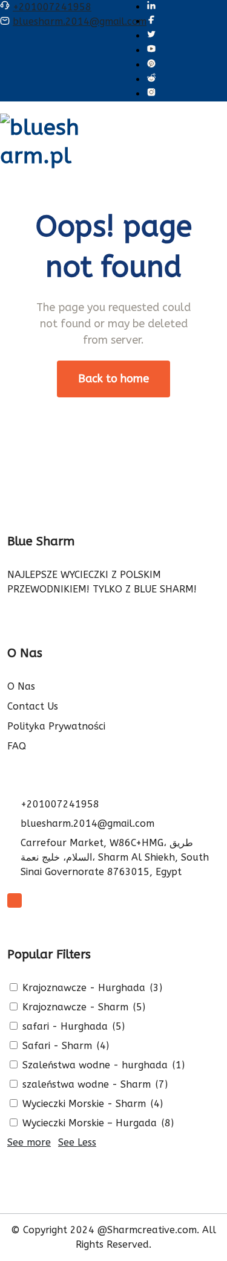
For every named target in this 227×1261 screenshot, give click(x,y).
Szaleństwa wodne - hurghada (93, 1065)
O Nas (21, 686)
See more (29, 1142)
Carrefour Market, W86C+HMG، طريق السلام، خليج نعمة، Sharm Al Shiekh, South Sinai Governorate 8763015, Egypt (115, 857)
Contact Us (32, 706)
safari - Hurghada (63, 1026)
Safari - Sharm (55, 1045)
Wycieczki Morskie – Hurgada (88, 1123)
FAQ (16, 746)
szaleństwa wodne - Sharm (85, 1084)
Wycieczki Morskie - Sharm (82, 1103)
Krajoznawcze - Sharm (73, 1007)
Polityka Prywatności (56, 726)
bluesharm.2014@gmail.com (79, 21)
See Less (77, 1142)
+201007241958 (52, 7)
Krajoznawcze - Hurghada (82, 987)
